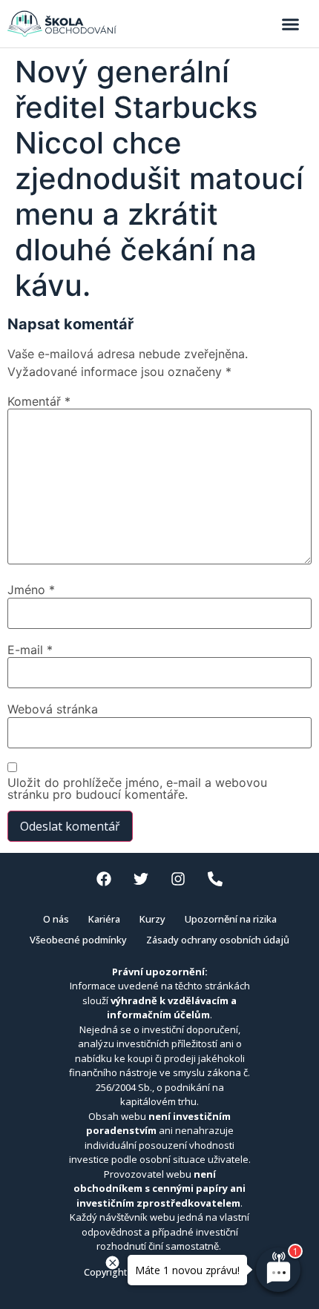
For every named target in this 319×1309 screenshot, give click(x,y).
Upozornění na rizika (231, 919)
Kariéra (104, 919)
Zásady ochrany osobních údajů (217, 939)
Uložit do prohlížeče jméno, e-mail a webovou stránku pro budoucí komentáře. (137, 788)
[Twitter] (141, 879)
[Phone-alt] (215, 879)
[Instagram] (178, 879)
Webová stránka (52, 709)
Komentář (38, 401)
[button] (291, 24)
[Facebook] (104, 879)
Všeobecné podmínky (78, 939)
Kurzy (152, 919)
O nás (56, 919)
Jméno (31, 590)
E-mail (30, 650)
